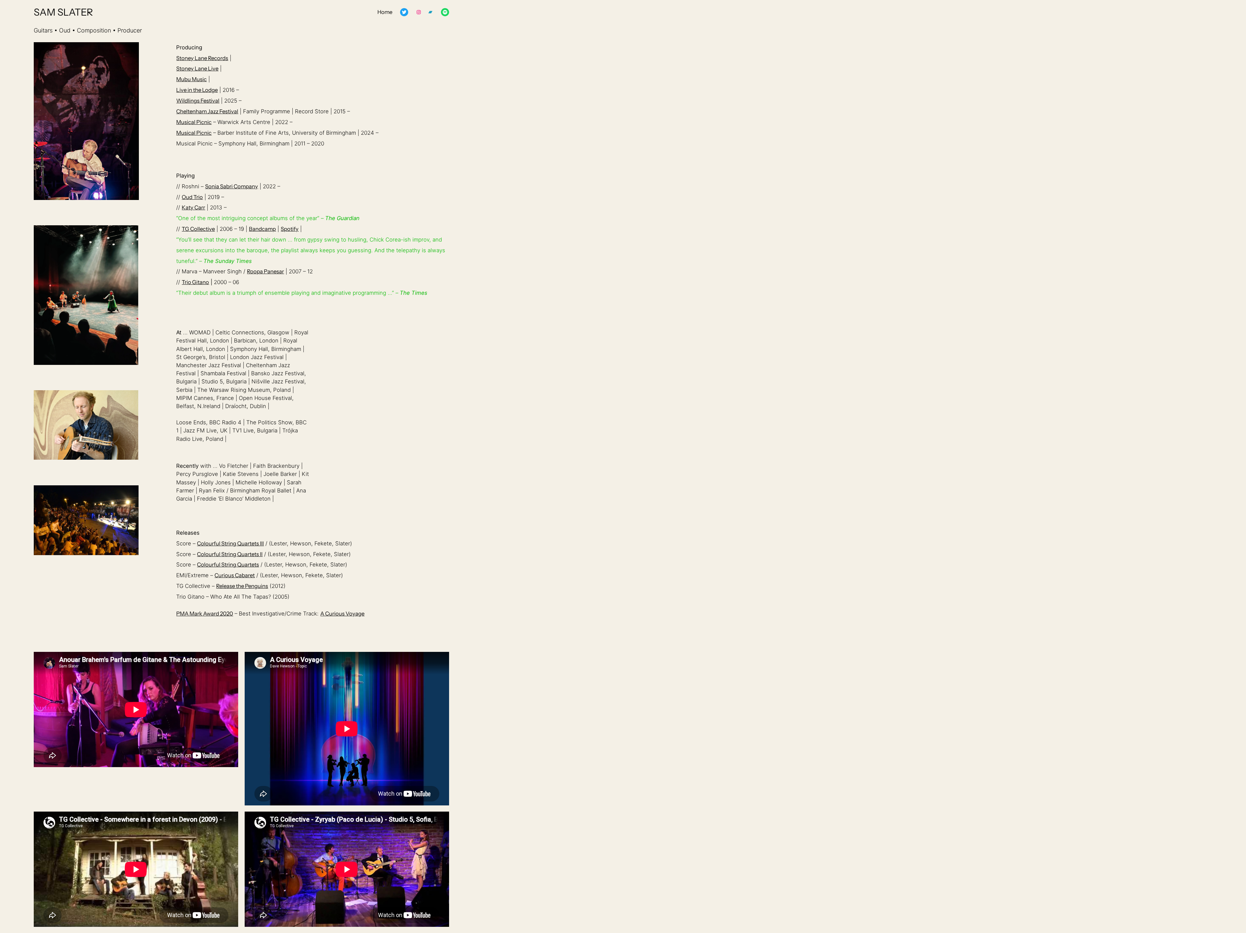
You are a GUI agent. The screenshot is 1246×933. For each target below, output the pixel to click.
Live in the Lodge (197, 90)
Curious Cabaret (234, 575)
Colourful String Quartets (228, 564)
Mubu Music (191, 79)
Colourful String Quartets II (230, 554)
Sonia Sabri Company (231, 186)
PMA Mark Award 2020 (204, 613)
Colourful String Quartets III (230, 543)
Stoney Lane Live (197, 68)
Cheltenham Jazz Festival (207, 111)
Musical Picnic (194, 122)
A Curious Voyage (342, 613)
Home (384, 12)
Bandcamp (262, 229)
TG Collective (198, 229)
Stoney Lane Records (202, 58)
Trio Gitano (195, 282)
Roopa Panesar (265, 271)
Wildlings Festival (197, 100)
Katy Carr (193, 207)
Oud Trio (192, 197)
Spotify (290, 229)
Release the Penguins (242, 586)
